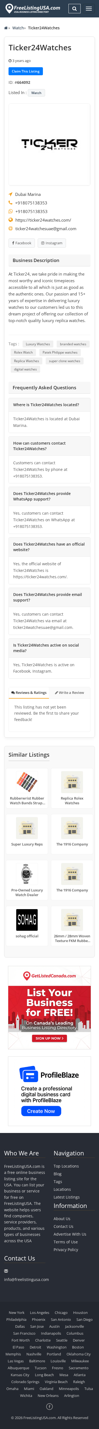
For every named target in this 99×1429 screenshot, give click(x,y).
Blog (58, 1173)
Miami (29, 1388)
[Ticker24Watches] (49, 144)
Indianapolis (51, 1333)
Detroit (35, 1347)
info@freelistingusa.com (26, 1279)
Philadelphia (16, 1319)
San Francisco (24, 1333)
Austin (54, 1326)
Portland (54, 1354)
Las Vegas (16, 1360)
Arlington (71, 1395)
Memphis (13, 1354)
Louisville (58, 1360)
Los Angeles (39, 1312)
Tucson (40, 1367)
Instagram (54, 242)
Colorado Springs (25, 1381)
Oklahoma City (79, 1354)
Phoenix (38, 1319)
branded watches (73, 344)
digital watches (25, 369)
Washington (57, 1347)
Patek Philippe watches (60, 352)
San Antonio (61, 1319)
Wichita (26, 1395)
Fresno (57, 1367)
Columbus (75, 1333)
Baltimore (37, 1360)
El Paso (18, 1347)
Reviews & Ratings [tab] (30, 692)
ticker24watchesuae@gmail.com (45, 228)
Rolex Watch (23, 352)
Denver (79, 1340)
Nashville (33, 1354)
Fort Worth (21, 1340)
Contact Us (63, 1226)
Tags (58, 1181)
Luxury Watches (38, 344)
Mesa (63, 1374)
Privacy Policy (66, 1249)
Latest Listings (67, 1197)
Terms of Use (66, 1241)
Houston (80, 1312)
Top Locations (66, 1166)
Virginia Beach (56, 1381)
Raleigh (79, 1381)
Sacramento (79, 1367)
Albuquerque (18, 1367)
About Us (62, 1218)
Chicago (61, 1312)
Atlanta (80, 1374)
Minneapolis (69, 1388)
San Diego (84, 1319)
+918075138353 (31, 203)
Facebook (23, 242)
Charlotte (43, 1340)
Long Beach (44, 1374)
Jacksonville (74, 1326)
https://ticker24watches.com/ (43, 220)
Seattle (61, 1340)
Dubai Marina (28, 194)
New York (16, 1312)
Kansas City (20, 1374)
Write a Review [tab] (71, 692)
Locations (62, 1189)
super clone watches (64, 361)
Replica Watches (26, 361)
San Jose (37, 1326)
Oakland (46, 1388)
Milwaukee (80, 1360)
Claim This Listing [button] (26, 71)
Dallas (20, 1326)
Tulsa (88, 1388)
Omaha (12, 1388)
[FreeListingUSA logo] (32, 8)
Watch (18, 27)
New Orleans (48, 1395)
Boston (78, 1347)
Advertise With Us (70, 1234)
